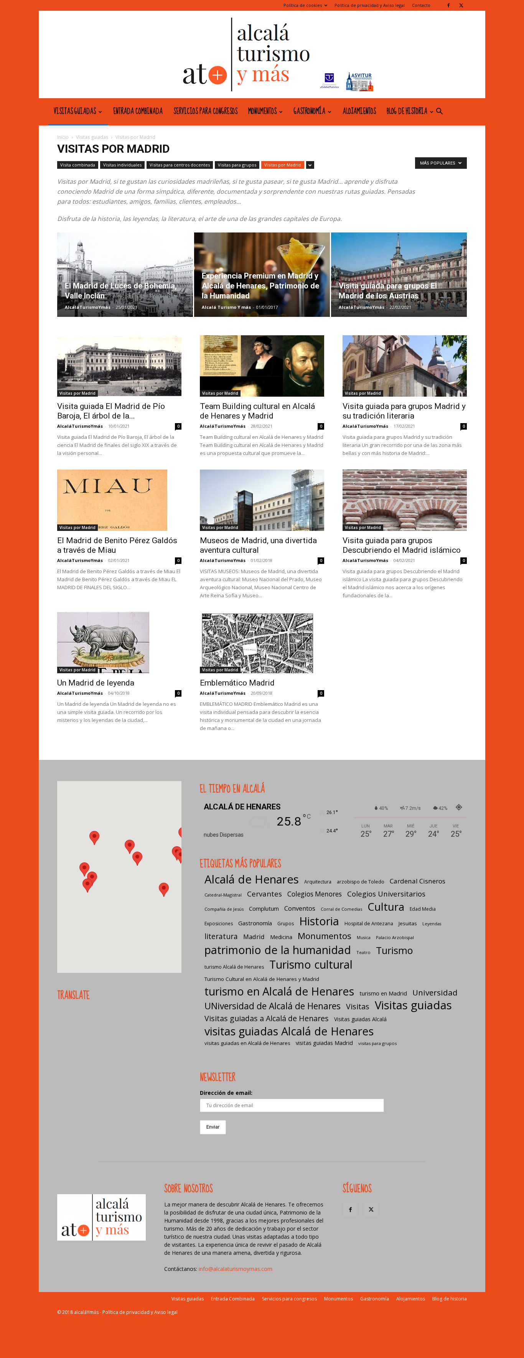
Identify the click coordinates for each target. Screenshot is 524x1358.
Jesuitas (408, 923)
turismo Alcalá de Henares (234, 967)
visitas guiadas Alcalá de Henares (289, 1031)
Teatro (363, 952)
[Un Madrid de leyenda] (119, 642)
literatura (221, 937)
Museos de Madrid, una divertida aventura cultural (258, 545)
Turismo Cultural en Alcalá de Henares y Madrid (261, 979)
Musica (364, 937)
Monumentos (262, 111)
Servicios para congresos (205, 111)
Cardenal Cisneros (417, 881)
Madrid (254, 937)
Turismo (394, 950)
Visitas (357, 1006)
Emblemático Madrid (237, 682)
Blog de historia (407, 111)
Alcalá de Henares (251, 879)
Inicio (63, 137)
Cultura (385, 907)
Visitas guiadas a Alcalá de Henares (266, 1018)
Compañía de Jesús (224, 909)
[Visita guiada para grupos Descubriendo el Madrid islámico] (405, 500)
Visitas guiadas (75, 111)
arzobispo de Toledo (360, 881)
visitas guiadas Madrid (324, 1043)
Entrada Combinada (138, 111)
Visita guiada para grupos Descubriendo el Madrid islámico (402, 545)
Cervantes (264, 894)
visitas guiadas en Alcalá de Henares (247, 1043)
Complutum (264, 908)
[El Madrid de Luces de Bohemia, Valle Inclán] (125, 274)
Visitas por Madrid (282, 165)
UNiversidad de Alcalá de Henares (272, 1006)
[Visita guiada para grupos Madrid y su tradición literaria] (405, 366)
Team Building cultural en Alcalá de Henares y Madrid (257, 411)
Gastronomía (309, 111)
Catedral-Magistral (223, 895)
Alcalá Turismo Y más (226, 307)
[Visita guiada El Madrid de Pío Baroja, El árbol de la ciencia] (119, 366)
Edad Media (423, 909)
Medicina (281, 937)
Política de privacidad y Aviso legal (370, 5)
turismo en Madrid (383, 993)
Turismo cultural (311, 964)
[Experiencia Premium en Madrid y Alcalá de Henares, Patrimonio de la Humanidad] (262, 274)
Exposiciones (218, 923)
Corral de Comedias (341, 909)
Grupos (285, 923)
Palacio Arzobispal (395, 937)
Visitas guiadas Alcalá (360, 1019)
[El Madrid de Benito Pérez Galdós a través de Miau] (119, 500)
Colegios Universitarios (386, 894)
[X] (461, 5)
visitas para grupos (377, 1043)
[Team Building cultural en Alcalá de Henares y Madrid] (262, 366)
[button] (439, 112)
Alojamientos (359, 111)
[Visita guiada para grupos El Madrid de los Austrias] (399, 274)
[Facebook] (448, 5)
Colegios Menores (314, 894)
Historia (319, 921)
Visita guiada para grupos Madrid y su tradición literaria (404, 411)
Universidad (435, 993)
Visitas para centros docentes (180, 165)
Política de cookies (302, 5)
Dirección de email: (226, 1092)
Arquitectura (317, 881)
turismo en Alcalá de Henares (279, 991)
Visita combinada (77, 165)
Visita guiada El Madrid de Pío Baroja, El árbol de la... (111, 411)
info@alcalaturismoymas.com (235, 1268)
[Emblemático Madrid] (262, 642)
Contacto (421, 5)
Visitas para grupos (237, 165)
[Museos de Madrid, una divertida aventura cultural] (262, 500)
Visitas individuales (122, 165)
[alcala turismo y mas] (262, 54)
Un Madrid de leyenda (95, 682)
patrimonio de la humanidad (277, 950)
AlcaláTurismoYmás (87, 307)
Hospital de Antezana (368, 923)
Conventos (299, 908)
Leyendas (431, 923)
